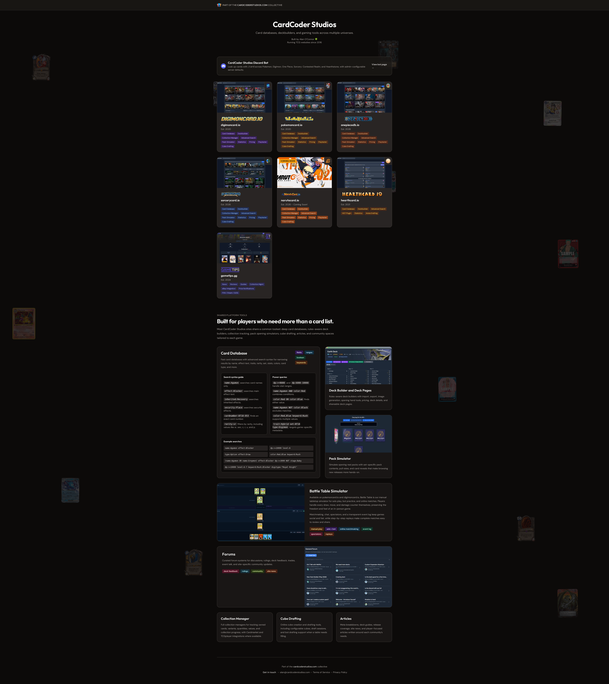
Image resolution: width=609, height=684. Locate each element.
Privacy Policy (340, 672)
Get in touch (269, 672)
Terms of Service (321, 672)
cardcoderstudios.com (252, 5)
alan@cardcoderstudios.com (295, 672)
